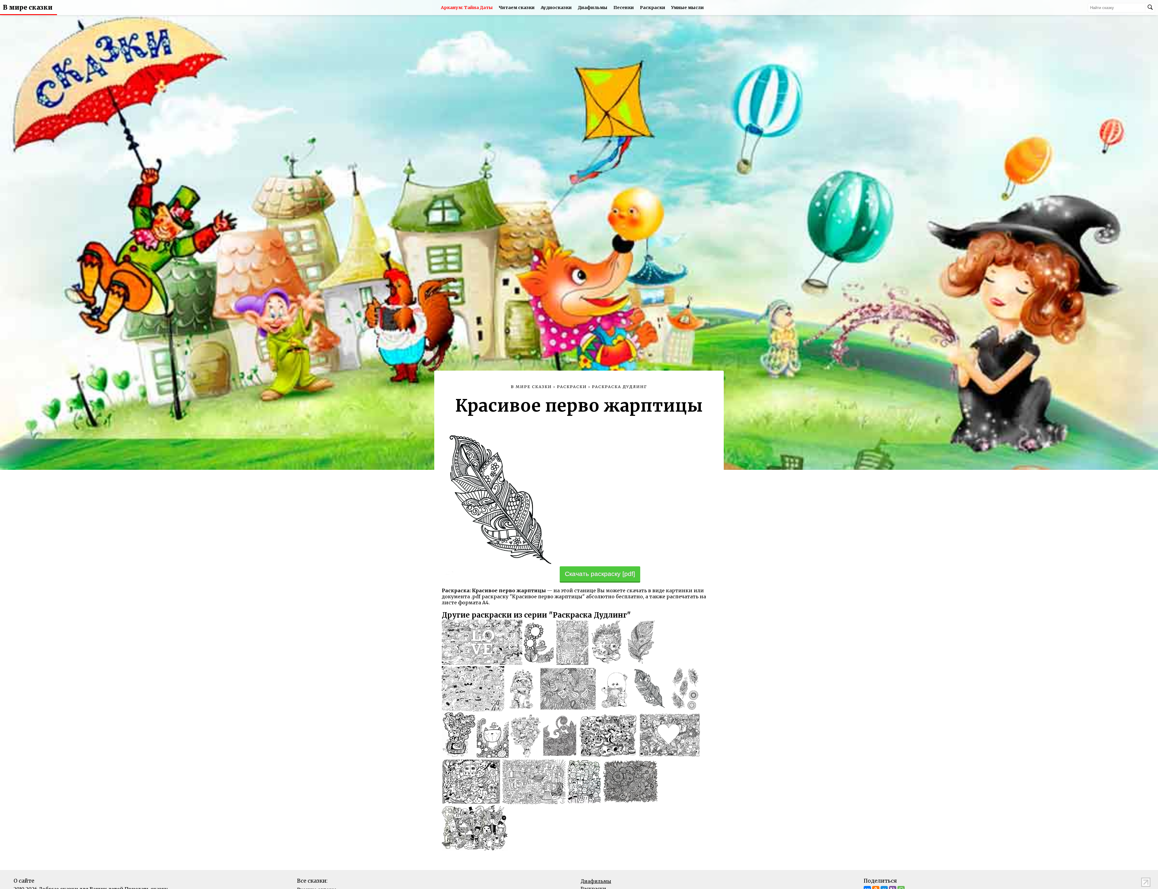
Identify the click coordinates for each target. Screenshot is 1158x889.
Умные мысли (687, 7)
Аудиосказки (556, 7)
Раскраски (652, 7)
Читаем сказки (517, 7)
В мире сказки (27, 7)
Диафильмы (592, 7)
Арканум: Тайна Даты (467, 7)
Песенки (623, 7)
